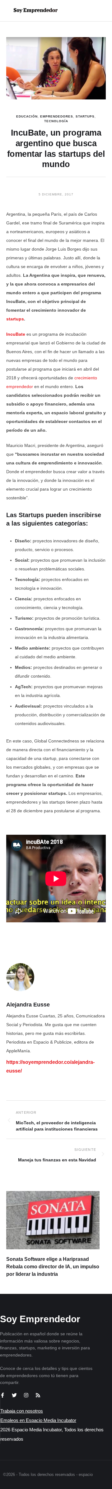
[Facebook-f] (2, 1395)
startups (15, 318)
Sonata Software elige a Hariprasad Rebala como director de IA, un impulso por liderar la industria (52, 1266)
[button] (87, 10)
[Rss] (37, 1395)
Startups (85, 116)
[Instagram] (26, 1395)
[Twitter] (14, 1395)
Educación (27, 116)
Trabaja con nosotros (21, 1411)
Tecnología (56, 121)
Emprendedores (56, 116)
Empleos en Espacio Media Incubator (38, 1420)
